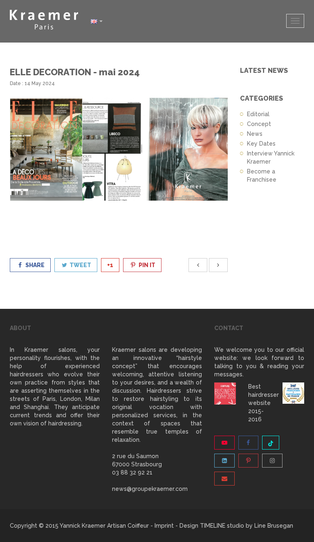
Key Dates (261, 143)
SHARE (34, 265)
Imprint (164, 525)
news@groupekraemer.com (150, 489)
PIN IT (146, 265)
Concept (259, 124)
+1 (110, 265)
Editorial (258, 114)
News (254, 133)
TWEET (79, 265)
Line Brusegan (273, 525)
